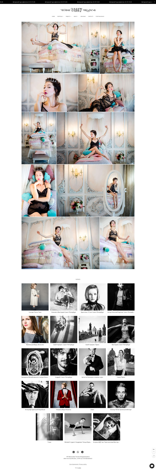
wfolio (79, 468)
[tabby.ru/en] (78, 10)
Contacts (90, 16)
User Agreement (73, 464)
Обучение (83, 16)
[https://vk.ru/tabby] (74, 452)
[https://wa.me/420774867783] (78, 452)
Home (53, 16)
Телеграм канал (100, 16)
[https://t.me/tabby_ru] (82, 452)
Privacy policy (83, 464)
